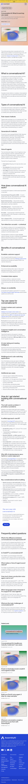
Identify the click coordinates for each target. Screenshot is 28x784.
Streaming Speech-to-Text (5, 761)
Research (21, 757)
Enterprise (3, 769)
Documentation (13, 761)
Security (20, 766)
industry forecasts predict (12, 56)
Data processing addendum (6, 779)
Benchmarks (12, 762)
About (20, 759)
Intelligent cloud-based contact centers (10, 312)
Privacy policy (3, 782)
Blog (11, 757)
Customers (21, 764)
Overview (3, 757)
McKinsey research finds (20, 258)
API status (12, 766)
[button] (26, 4)
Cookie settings (13, 768)
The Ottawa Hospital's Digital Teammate (10, 292)
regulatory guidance (18, 611)
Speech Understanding (4, 765)
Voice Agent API (11, 421)
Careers (20, 761)
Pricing (2, 771)
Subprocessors (14, 779)
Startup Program (22, 768)
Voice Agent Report (11, 459)
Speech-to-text (4, 759)
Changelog (12, 764)
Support (11, 759)
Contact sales (21, 762)
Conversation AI (5, 24)
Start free (6, 524)
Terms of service (21, 779)
